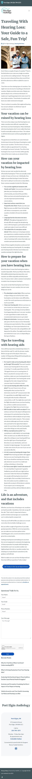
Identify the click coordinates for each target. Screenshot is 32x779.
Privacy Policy (4, 770)
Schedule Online (16, 739)
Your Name (4, 594)
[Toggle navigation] (29, 11)
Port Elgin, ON (8, 2)
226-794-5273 (17, 2)
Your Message (5, 618)
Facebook (2, 777)
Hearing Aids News (19, 43)
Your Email (4, 601)
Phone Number (5, 609)
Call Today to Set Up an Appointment (16, 566)
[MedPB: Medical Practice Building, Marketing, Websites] (15, 770)
